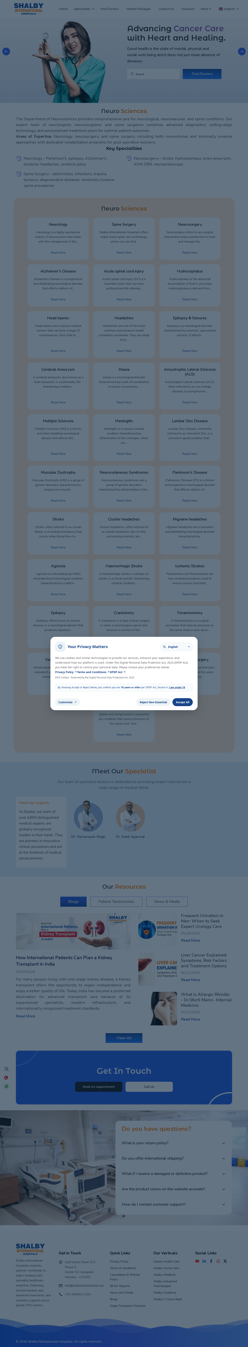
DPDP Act (116, 672)
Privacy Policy (64, 672)
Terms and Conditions (91, 672)
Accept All (182, 702)
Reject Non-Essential (153, 702)
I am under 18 (177, 687)
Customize (65, 702)
